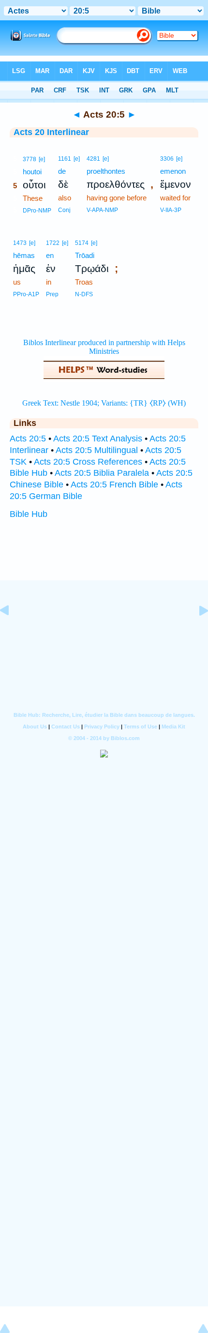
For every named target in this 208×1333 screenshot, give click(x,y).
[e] (42, 159)
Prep (52, 294)
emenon (173, 171)
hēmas (24, 255)
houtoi (32, 171)
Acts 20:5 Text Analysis (97, 438)
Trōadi (84, 255)
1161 (64, 158)
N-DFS (84, 294)
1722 (52, 243)
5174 (82, 243)
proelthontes (106, 171)
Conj (64, 210)
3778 (29, 159)
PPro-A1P (26, 294)
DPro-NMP (37, 210)
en (50, 255)
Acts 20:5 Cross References (88, 462)
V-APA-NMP (102, 210)
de (62, 171)
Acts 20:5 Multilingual (97, 450)
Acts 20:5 (28, 438)
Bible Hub (28, 514)
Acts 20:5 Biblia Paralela (102, 473)
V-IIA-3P (170, 210)
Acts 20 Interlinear (51, 132)
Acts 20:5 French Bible (114, 484)
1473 (20, 243)
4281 (93, 158)
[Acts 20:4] (12, 632)
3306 (167, 158)
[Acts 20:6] (196, 632)
